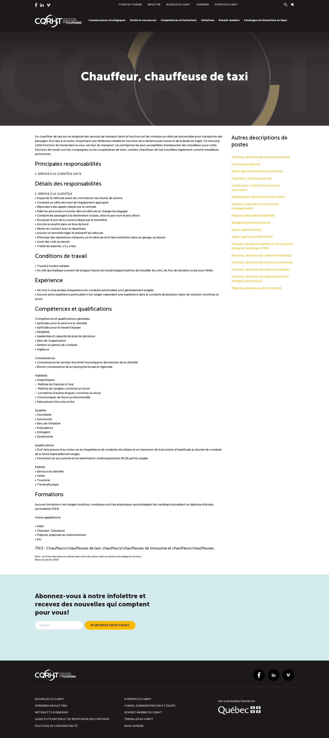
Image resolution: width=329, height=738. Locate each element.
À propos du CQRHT (226, 4)
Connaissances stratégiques (107, 20)
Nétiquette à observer (51, 712)
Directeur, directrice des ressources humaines (262, 262)
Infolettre (154, 4)
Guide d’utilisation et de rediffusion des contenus (72, 719)
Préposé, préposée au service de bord (256, 288)
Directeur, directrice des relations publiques (260, 269)
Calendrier (202, 4)
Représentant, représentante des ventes (257, 197)
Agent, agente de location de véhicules (257, 171)
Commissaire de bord (245, 164)
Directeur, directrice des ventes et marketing (261, 255)
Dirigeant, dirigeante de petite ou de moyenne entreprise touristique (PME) (262, 246)
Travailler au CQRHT (138, 719)
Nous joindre (134, 725)
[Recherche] (286, 4)
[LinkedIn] (42, 5)
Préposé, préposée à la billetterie (253, 215)
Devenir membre (229, 20)
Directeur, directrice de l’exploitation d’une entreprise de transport (260, 279)
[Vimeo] (48, 5)
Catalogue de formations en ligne (265, 20)
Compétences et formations (179, 20)
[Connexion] (292, 4)
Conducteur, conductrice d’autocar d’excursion (255, 188)
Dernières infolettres (51, 705)
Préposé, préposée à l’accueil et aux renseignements (255, 206)
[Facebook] (36, 5)
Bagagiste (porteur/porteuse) (250, 222)
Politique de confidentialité (56, 725)
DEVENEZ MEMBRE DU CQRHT (143, 712)
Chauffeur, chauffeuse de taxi (251, 178)
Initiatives (207, 20)
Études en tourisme (130, 4)
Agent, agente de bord (246, 229)
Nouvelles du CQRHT (178, 4)
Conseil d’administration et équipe (149, 705)
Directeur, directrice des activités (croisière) (260, 157)
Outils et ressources (143, 20)
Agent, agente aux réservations (252, 236)
